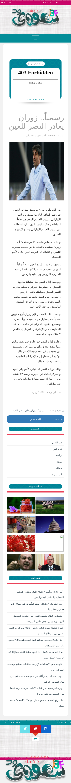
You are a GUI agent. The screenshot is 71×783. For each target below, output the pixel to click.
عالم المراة (57, 474)
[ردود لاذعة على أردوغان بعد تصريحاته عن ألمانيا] (21, 562)
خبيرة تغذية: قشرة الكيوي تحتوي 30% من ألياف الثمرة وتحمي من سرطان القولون (36, 630)
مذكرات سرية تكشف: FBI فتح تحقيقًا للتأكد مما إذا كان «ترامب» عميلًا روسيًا (36, 655)
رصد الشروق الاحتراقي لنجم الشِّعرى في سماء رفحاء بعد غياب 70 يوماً (37, 606)
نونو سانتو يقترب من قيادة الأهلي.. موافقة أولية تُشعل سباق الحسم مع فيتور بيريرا (37, 691)
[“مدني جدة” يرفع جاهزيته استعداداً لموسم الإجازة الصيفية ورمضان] (21, 524)
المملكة (59, 468)
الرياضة (59, 455)
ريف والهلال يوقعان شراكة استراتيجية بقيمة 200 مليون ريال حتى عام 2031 (36, 643)
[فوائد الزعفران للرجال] (21, 505)
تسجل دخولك (48, 419)
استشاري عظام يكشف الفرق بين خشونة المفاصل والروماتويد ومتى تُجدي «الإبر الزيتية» (39, 618)
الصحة (60, 461)
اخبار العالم (57, 442)
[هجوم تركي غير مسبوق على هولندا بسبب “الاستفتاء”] (50, 562)
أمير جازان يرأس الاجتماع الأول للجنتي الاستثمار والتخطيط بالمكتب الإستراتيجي (40, 594)
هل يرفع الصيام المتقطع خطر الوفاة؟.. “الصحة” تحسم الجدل (37, 703)
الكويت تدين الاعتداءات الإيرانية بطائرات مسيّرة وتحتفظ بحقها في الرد (36, 667)
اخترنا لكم (58, 449)
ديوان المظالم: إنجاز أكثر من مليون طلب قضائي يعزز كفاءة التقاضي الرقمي (37, 679)
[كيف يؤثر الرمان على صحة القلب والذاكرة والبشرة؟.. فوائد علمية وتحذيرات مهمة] (21, 543)
